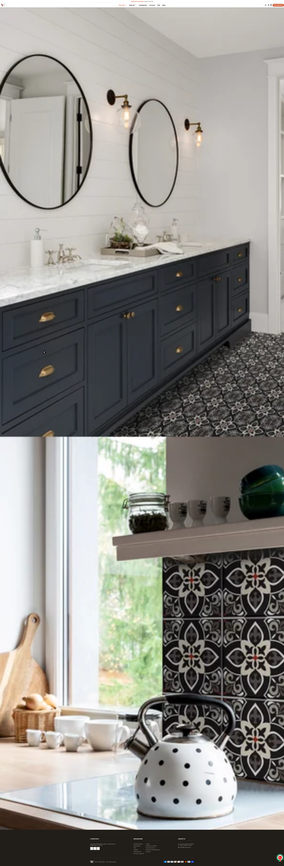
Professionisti (278, 5)
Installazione (143, 5)
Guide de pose (137, 851)
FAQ (158, 5)
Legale (147, 844)
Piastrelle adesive (138, 844)
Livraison (136, 849)
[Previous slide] (280, 273)
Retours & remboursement (153, 849)
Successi (152, 5)
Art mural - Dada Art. (139, 853)
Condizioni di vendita (151, 846)
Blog (163, 5)
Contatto (148, 851)
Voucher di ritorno (150, 847)
